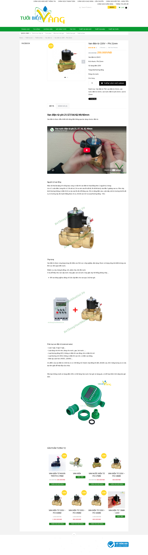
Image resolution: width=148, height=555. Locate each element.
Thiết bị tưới (114, 29)
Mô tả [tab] (51, 106)
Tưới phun (48, 33)
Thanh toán (101, 549)
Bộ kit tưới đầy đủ (37, 33)
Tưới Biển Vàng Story (97, 551)
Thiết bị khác (100, 29)
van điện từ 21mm (113, 89)
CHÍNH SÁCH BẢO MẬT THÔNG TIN (45, 1)
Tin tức (73, 29)
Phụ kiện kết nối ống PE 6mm (74, 549)
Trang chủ (25, 29)
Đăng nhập (94, 546)
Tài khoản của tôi (91, 549)
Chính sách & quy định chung (61, 540)
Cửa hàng (85, 546)
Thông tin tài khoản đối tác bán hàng (69, 551)
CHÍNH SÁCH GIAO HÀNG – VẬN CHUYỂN (90, 1)
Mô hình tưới (61, 29)
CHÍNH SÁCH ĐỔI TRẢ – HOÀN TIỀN (117, 1)
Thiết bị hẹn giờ (85, 29)
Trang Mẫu (86, 551)
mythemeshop (30, 545)
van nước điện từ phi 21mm (111, 92)
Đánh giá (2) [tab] (62, 106)
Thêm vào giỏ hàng (114, 83)
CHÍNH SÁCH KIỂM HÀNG (105, 4)
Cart (123, 7)
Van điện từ (48, 38)
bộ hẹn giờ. (92, 277)
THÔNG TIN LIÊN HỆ (122, 4)
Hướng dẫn (48, 29)
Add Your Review (113, 47)
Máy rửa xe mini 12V (57, 549)
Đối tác (101, 546)
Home (21, 38)
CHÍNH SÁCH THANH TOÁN (66, 1)
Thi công (36, 29)
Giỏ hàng (45, 549)
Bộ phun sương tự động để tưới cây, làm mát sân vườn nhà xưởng (81, 538)
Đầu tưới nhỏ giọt (59, 33)
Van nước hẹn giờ (88, 374)
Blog (57, 538)
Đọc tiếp (80, 477)
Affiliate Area (50, 538)
